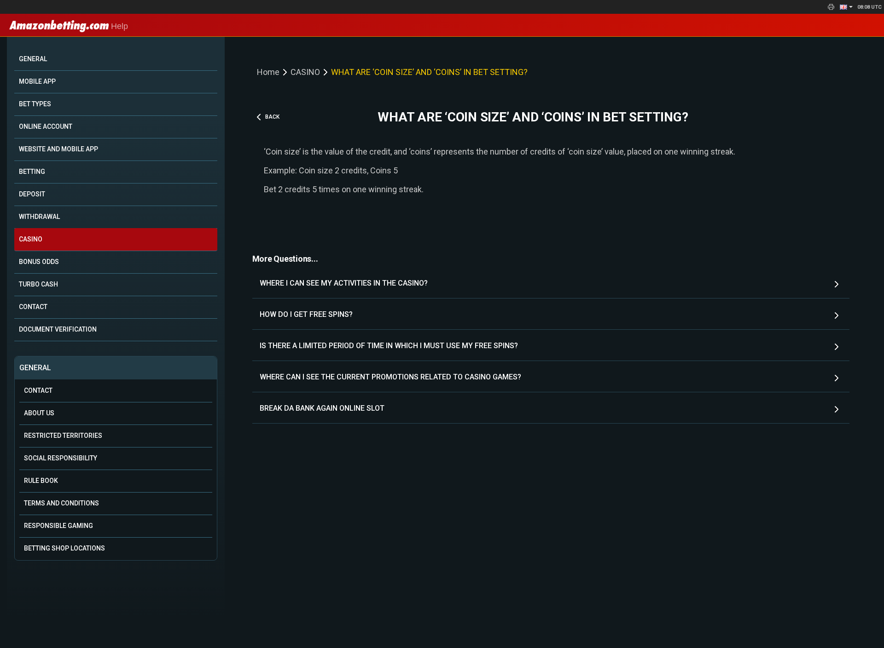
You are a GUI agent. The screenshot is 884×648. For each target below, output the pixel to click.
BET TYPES (35, 104)
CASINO (30, 239)
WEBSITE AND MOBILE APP (58, 149)
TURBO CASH (38, 284)
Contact (38, 390)
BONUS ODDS (39, 261)
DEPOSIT (32, 194)
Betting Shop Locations (64, 548)
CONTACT (33, 306)
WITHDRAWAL (39, 216)
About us (39, 413)
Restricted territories (63, 435)
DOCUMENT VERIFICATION (58, 329)
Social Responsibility (60, 458)
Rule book (41, 480)
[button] (846, 7)
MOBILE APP (37, 81)
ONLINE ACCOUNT (45, 126)
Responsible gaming (58, 525)
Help (118, 26)
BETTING (32, 171)
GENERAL (33, 59)
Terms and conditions (61, 503)
